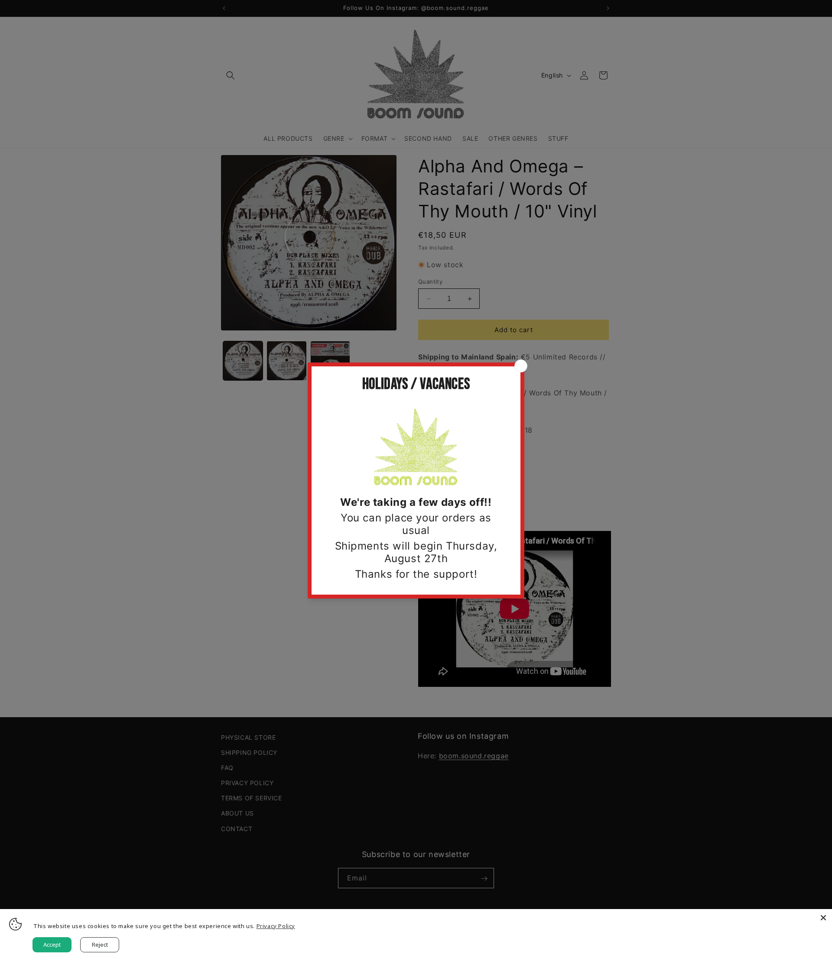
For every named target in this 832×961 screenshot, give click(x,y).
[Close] (823, 917)
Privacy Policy (276, 926)
